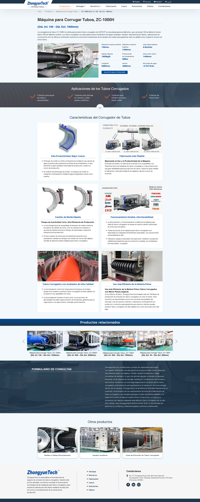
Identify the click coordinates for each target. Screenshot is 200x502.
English (137, 2)
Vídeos (150, 6)
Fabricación (111, 6)
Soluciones (137, 6)
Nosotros (93, 475)
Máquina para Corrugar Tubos (67, 11)
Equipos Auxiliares (100, 455)
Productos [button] (64, 6)
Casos (124, 6)
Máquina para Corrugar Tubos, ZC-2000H (81, 354)
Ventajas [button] (80, 6)
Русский (148, 2)
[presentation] (24, 340)
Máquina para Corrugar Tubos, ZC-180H (155, 354)
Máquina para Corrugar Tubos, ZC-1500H (118, 354)
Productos (49, 11)
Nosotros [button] (94, 6)
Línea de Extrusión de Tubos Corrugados (142, 455)
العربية (169, 2)
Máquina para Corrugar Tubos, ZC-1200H (44, 354)
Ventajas (92, 472)
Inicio (39, 11)
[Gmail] (139, 485)
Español (159, 2)
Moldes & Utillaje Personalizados (57, 455)
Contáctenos (164, 6)
